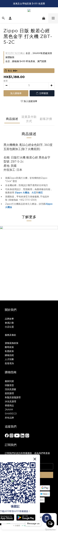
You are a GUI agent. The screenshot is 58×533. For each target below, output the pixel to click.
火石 (34, 192)
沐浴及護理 (10, 401)
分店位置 (9, 326)
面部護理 (9, 393)
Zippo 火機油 (22, 192)
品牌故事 (9, 318)
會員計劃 (9, 322)
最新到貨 (9, 381)
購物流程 (9, 355)
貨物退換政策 (11, 343)
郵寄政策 (9, 347)
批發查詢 (9, 363)
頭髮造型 (9, 385)
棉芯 (40, 192)
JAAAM (9, 409)
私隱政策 (9, 351)
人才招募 (9, 359)
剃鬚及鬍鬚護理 (13, 397)
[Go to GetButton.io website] (50, 530)
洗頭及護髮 (10, 389)
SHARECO (11, 413)
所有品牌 (9, 417)
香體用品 (9, 405)
